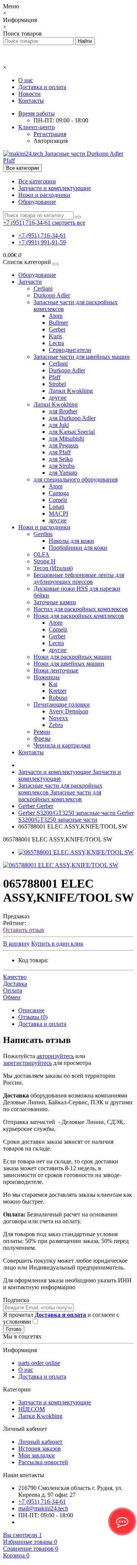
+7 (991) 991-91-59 (42, 242)
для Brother (63, 411)
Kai (53, 684)
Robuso (58, 697)
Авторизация (50, 141)
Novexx (58, 718)
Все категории (37, 181)
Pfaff (55, 377)
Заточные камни (54, 602)
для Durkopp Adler (72, 418)
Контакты (31, 100)
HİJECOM (31, 1409)
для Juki (59, 425)
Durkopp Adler (51, 295)
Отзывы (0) (33, 1017)
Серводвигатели (70, 350)
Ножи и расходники (44, 195)
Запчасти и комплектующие (54, 188)
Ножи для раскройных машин (72, 657)
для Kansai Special (72, 431)
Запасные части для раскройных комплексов (60, 792)
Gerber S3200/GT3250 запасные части (76, 816)
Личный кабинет (40, 1441)
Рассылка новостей (43, 1462)
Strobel (57, 384)
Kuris (55, 336)
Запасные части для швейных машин (81, 356)
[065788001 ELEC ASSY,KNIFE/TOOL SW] (76, 852)
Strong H (44, 561)
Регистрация (49, 134)
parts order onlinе (39, 1363)
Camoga (59, 493)
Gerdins (43, 534)
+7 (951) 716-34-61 (42, 235)
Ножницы (46, 677)
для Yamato (63, 472)
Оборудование (37, 202)
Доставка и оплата (42, 87)
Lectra (56, 343)
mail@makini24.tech (43, 1508)
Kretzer (58, 691)
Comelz (58, 500)
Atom (55, 316)
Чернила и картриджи (62, 745)
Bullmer (58, 322)
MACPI (58, 513)
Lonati (56, 506)
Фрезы (42, 738)
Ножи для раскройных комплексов (78, 616)
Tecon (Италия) (53, 568)
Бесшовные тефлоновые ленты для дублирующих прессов (78, 578)
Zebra (56, 725)
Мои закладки (36, 1455)
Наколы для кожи (71, 541)
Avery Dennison (68, 711)
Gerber (57, 329)
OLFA (41, 554)
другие (58, 397)
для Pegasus (63, 445)
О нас (25, 80)
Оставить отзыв (23, 930)
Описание (31, 1010)
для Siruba (62, 466)
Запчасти (30, 281)
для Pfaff (60, 452)
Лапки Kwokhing (71, 391)
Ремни (41, 732)
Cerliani (43, 288)
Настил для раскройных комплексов (80, 609)
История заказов (39, 1448)
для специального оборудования (75, 479)
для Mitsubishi (66, 438)
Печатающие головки (61, 704)
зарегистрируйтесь (27, 1063)
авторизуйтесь (55, 1056)
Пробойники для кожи (78, 547)
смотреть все (68, 222)
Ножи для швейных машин (68, 663)
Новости (29, 94)
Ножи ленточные (55, 670)
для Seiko (61, 459)
